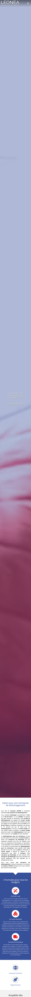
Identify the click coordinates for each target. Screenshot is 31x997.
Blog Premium (15, 985)
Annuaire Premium (15, 973)
